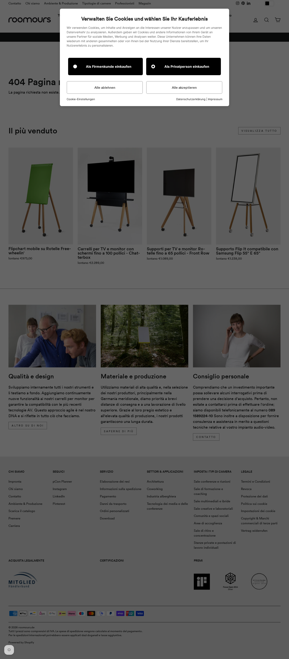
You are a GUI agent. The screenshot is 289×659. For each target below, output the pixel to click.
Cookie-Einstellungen (81, 99)
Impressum (215, 99)
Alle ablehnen (104, 87)
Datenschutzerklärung (190, 99)
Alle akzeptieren (184, 87)
